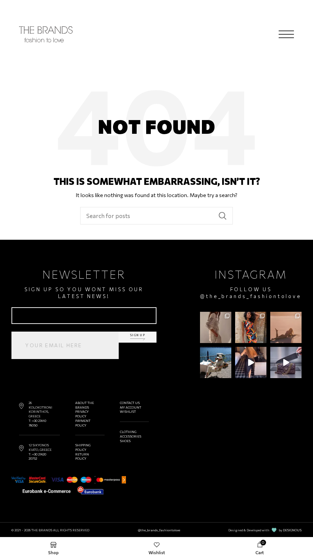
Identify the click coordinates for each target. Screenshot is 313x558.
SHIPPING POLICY (82, 447)
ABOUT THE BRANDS (84, 405)
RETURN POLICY (82, 456)
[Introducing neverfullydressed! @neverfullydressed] (250, 327)
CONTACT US (130, 403)
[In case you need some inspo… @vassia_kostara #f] (215, 362)
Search (222, 215)
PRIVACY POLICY (82, 413)
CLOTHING (128, 432)
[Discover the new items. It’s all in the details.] (215, 327)
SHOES (125, 441)
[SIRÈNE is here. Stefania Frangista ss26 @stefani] (286, 327)
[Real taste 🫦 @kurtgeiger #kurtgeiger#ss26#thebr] (286, 362)
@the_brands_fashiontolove (251, 296)
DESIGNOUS (292, 530)
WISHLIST (128, 411)
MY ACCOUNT (130, 407)
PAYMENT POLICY (82, 422)
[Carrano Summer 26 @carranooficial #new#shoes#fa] (250, 362)
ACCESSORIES (130, 436)
